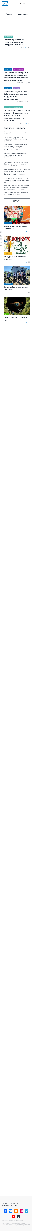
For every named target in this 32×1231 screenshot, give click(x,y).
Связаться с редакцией (11, 1203)
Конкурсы (8, 253)
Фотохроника (18, 69)
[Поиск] (24, 3)
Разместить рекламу (9, 1206)
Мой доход (8, 107)
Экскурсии (8, 284)
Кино (6, 314)
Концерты (8, 223)
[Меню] (28, 3)
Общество (8, 69)
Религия (16, 88)
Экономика (8, 36)
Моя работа (18, 107)
